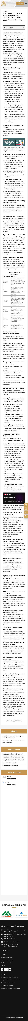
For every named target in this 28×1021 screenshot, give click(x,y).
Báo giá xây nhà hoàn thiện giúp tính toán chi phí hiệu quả (13, 737)
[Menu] (26, 3)
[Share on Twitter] (12, 721)
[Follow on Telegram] (10, 969)
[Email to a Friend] (15, 721)
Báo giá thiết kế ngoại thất (10, 765)
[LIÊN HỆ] (26, 508)
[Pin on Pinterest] (18, 721)
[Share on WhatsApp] (7, 721)
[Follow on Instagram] (5, 969)
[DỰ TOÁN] (26, 505)
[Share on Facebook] (10, 721)
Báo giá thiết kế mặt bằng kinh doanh (13, 760)
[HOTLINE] (26, 512)
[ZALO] (26, 516)
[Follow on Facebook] (2, 969)
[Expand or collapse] (23, 27)
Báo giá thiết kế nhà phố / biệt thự (12, 754)
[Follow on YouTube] (7, 969)
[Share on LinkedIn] (20, 721)
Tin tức (5, 11)
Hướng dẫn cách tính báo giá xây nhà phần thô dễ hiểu (13, 741)
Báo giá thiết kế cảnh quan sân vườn (13, 757)
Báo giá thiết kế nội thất (10, 763)
